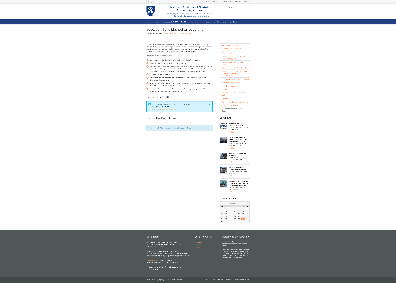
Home (148, 22)
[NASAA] (154, 11)
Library (224, 89)
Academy (157, 22)
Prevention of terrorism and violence (237, 280)
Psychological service (230, 105)
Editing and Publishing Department (235, 79)
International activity (219, 22)
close (209, 104)
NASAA (166, 280)
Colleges (214, 1)
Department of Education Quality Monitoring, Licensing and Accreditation (234, 73)
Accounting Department (231, 45)
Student (207, 1)
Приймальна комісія (153, 260)
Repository (238, 1)
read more (232, 132)
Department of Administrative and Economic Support (235, 57)
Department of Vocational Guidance (235, 68)
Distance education (226, 1)
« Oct (222, 203)
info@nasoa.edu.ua (157, 247)
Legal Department (229, 86)
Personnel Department (230, 82)
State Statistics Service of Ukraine (197, 16)
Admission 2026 (209, 280)
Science (206, 22)
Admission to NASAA (171, 22)
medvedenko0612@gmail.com (167, 109)
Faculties (184, 22)
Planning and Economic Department (235, 102)
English (152, 2)
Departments (195, 22)
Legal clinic (233, 22)
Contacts (247, 1)
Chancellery (226, 98)
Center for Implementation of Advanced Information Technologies (233, 50)
